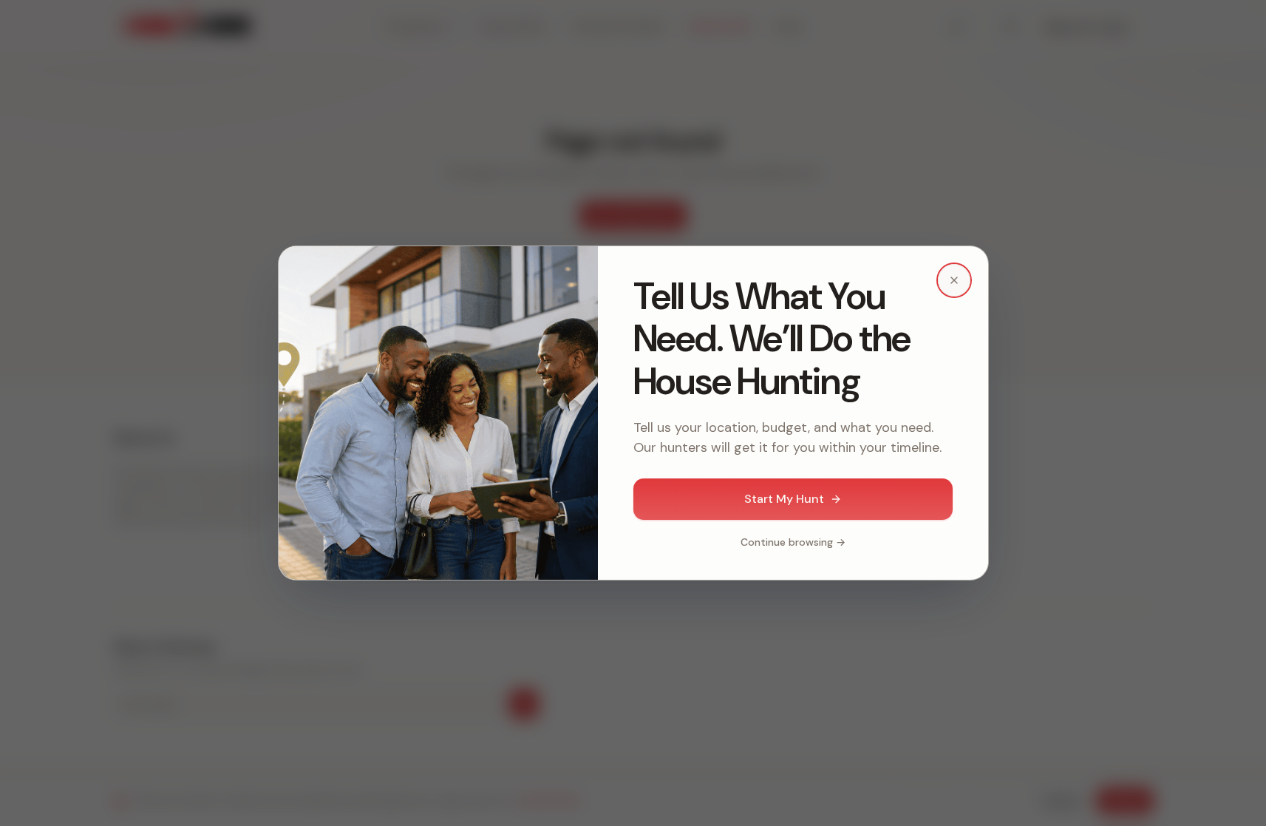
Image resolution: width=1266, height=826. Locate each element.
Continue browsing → (793, 542)
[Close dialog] (954, 280)
